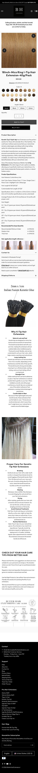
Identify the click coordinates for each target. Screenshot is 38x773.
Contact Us (5, 669)
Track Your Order (7, 682)
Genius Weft (5, 693)
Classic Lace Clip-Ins (8, 718)
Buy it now (15, 127)
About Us (4, 667)
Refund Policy (6, 675)
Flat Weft (5, 706)
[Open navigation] (2, 11)
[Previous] (3, 25)
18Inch (14, 108)
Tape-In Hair (6, 697)
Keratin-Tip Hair (7, 699)
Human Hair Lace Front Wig (10, 729)
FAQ (3, 665)
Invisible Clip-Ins (7, 716)
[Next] (35, 25)
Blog (3, 671)
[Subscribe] (32, 745)
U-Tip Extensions (7, 710)
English (7, 753)
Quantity (4, 112)
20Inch (22, 108)
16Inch (6, 108)
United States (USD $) (24, 753)
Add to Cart (19, 122)
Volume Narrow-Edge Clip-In (11, 714)
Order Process (6, 684)
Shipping (11, 83)
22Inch (31, 108)
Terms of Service (7, 680)
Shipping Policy (6, 677)
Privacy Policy (6, 673)
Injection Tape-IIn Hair (8, 708)
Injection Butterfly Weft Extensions (12, 712)
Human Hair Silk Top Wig (9, 727)
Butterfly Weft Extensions (9, 701)
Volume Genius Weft (8, 695)
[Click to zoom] (34, 36)
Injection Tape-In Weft (8, 703)
